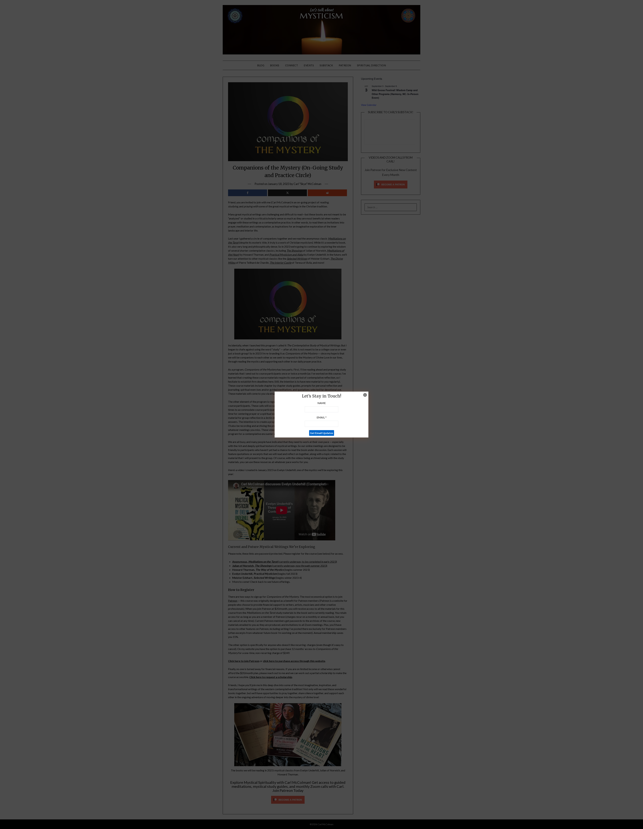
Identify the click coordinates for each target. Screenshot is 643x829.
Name (321, 403)
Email (322, 417)
